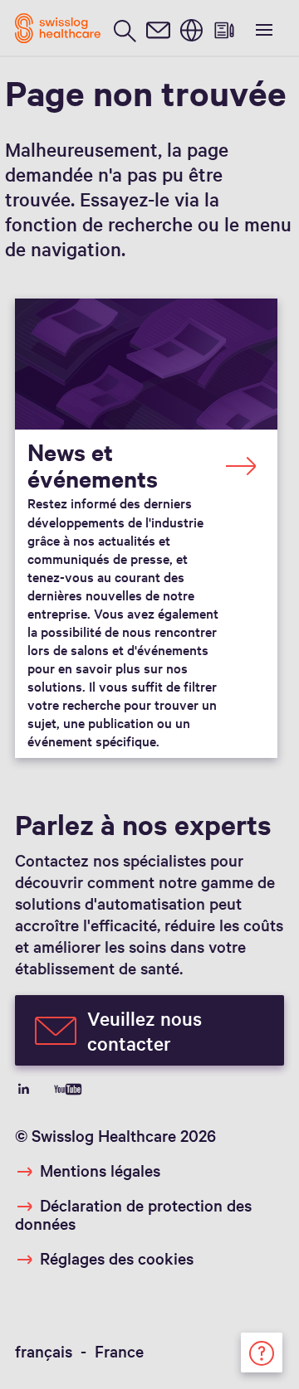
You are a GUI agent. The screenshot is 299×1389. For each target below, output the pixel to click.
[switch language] (191, 29)
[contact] (157, 29)
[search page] (124, 29)
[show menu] (262, 28)
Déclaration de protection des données (133, 1214)
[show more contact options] (261, 1350)
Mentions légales (100, 1170)
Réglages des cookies (117, 1258)
